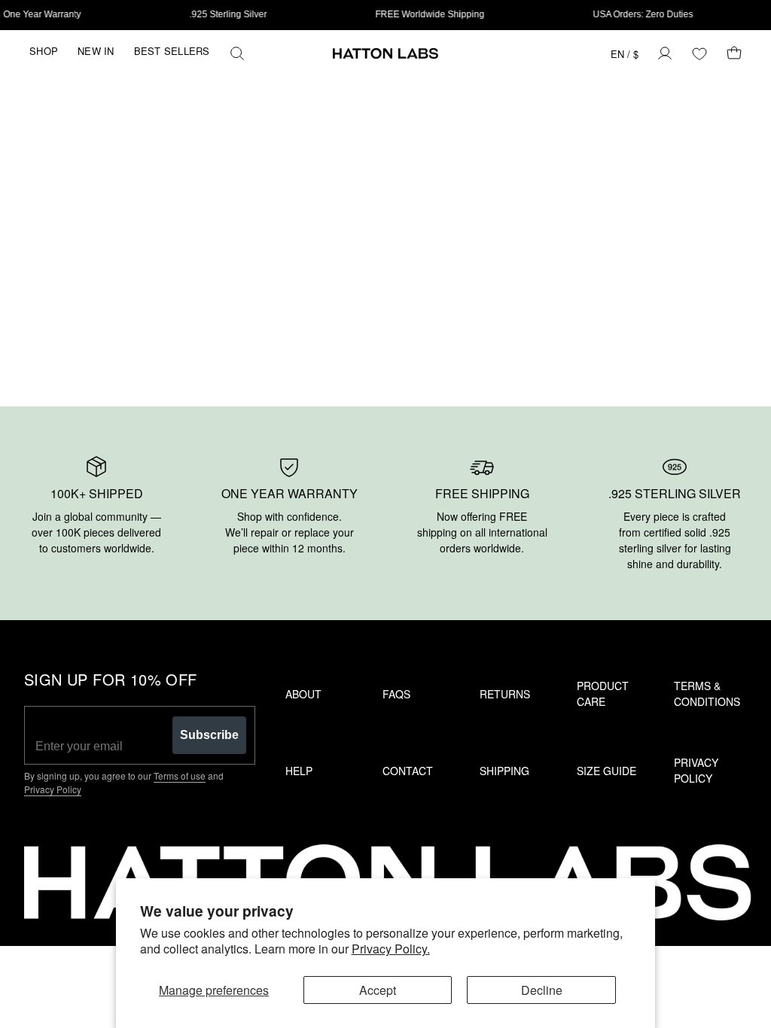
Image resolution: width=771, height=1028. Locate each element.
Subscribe (209, 734)
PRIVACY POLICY (696, 770)
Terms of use (180, 775)
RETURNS (505, 693)
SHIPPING (504, 770)
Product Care (603, 693)
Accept (377, 990)
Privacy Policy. (391, 948)
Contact (407, 770)
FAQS (396, 693)
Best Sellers (172, 51)
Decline (541, 990)
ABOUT (303, 693)
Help (298, 770)
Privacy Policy (52, 789)
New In (96, 51)
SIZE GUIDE (606, 770)
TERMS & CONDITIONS (707, 693)
